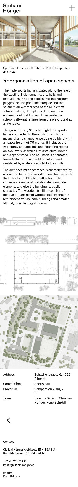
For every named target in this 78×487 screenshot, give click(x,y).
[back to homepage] (12, 9)
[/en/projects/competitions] (41, 420)
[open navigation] (72, 8)
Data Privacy (11, 476)
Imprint (7, 473)
